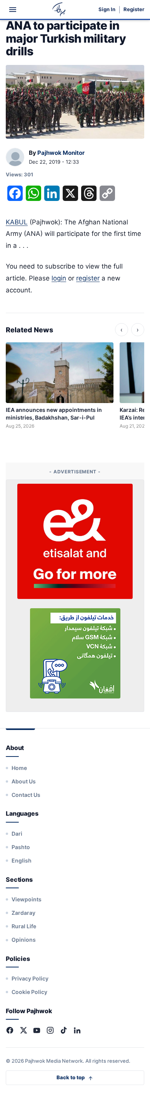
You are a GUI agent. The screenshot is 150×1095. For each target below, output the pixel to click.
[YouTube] (37, 1030)
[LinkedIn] (77, 1030)
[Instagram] (50, 1030)
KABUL (17, 222)
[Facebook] (10, 1030)
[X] (23, 1030)
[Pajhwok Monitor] (15, 157)
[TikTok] (64, 1030)
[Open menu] (13, 9)
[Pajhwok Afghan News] (59, 9)
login (59, 278)
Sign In (106, 9)
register (88, 278)
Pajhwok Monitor (61, 152)
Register (133, 9)
